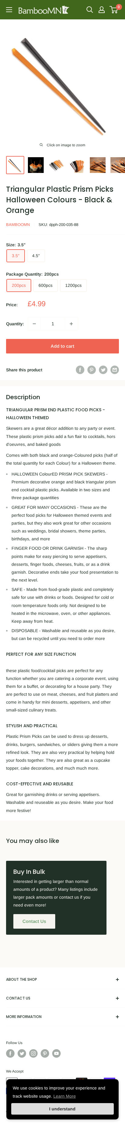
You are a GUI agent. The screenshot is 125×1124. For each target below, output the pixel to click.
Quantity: (15, 323)
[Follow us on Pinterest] (45, 1053)
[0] (114, 9)
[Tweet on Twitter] (103, 370)
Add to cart (62, 346)
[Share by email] (114, 370)
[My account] (102, 9)
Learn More (64, 1096)
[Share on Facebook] (80, 370)
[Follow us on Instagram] (33, 1053)
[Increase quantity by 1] (71, 323)
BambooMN (18, 224)
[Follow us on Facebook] (10, 1053)
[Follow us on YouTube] (56, 1053)
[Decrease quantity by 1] (34, 323)
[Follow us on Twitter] (22, 1053)
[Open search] (89, 9)
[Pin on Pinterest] (91, 370)
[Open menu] (9, 9)
